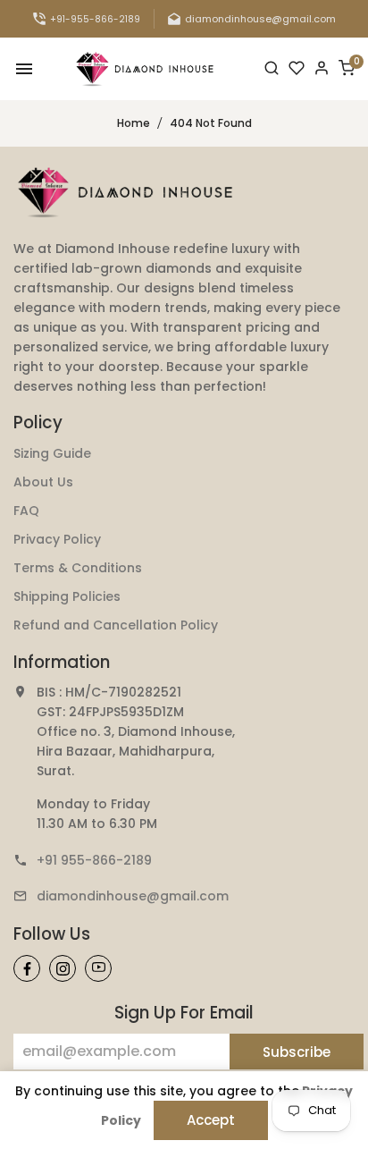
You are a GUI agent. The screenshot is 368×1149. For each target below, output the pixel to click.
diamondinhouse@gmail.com (133, 896)
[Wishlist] (297, 69)
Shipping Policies (67, 596)
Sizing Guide (52, 453)
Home (133, 123)
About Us (43, 482)
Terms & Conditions (77, 568)
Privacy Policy (57, 539)
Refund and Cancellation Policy (115, 625)
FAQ (26, 511)
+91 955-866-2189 (94, 860)
